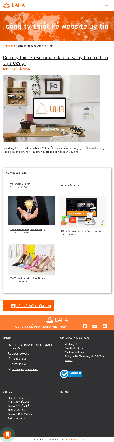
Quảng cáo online (16, 418)
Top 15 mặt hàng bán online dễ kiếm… (28, 278)
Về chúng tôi (71, 344)
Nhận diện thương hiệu (19, 397)
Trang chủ (9, 45)
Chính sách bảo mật (75, 352)
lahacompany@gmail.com (25, 369)
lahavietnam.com (74, 439)
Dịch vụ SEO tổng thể (19, 401)
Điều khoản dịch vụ (70, 185)
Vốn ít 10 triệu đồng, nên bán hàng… (27, 229)
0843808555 (19, 358)
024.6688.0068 (20, 353)
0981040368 (19, 364)
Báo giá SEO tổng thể (18, 405)
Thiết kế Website (16, 409)
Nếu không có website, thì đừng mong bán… (82, 231)
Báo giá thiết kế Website (20, 413)
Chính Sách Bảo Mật (20, 183)
